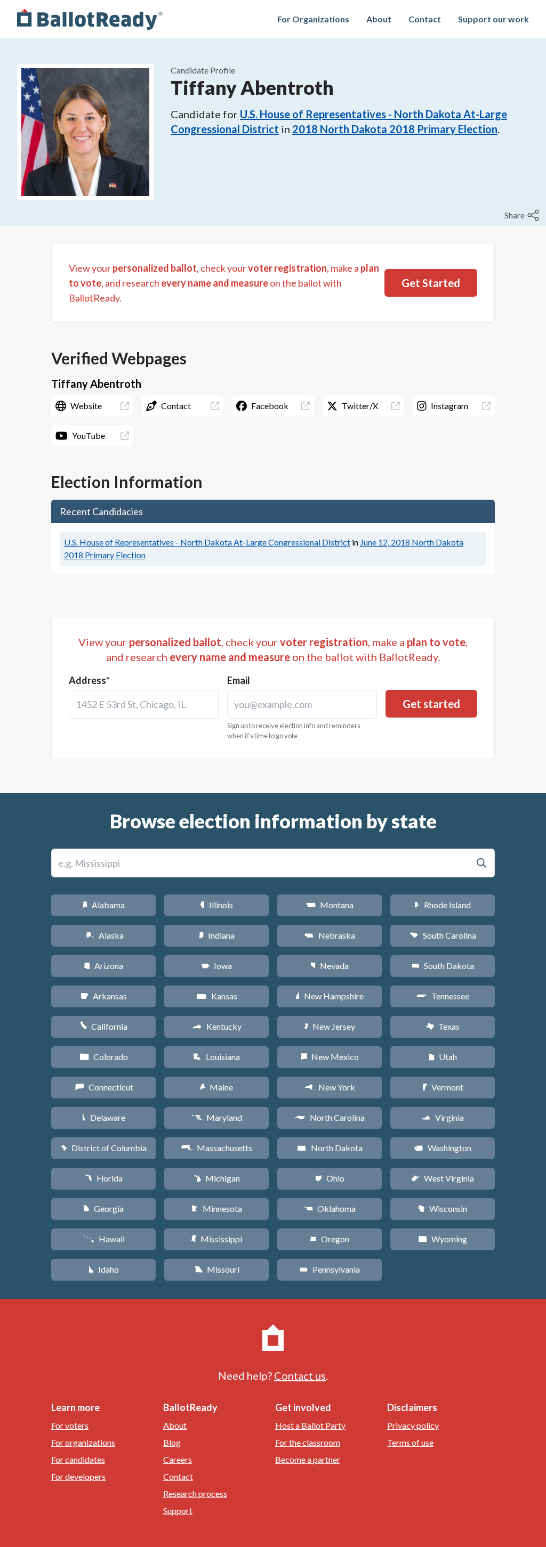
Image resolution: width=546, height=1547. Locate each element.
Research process (195, 1493)
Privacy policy (413, 1425)
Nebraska (329, 935)
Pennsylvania (330, 1269)
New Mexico (330, 1057)
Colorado (103, 1057)
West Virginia (442, 1178)
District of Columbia (104, 1148)
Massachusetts (216, 1148)
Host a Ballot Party (310, 1425)
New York (329, 1087)
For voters (70, 1425)
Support (177, 1510)
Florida (103, 1178)
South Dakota (443, 965)
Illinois (216, 905)
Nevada (329, 965)
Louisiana (216, 1057)
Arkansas (104, 996)
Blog (172, 1442)
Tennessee (442, 996)
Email (238, 680)
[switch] (523, 215)
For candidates (78, 1459)
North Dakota (330, 1148)
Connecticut (103, 1087)
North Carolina (329, 1117)
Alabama (104, 905)
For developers (78, 1476)
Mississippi (216, 1239)
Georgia (103, 1208)
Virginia (442, 1117)
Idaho (104, 1269)
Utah (443, 1057)
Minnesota (216, 1208)
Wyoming (442, 1239)
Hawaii (104, 1239)
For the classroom (307, 1442)
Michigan (217, 1178)
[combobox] (144, 704)
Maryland (216, 1117)
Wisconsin (442, 1208)
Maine (216, 1087)
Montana (330, 905)
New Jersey (329, 1026)
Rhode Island (442, 905)
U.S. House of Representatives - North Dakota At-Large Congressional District (207, 542)
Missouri (216, 1269)
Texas (442, 1026)
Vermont (442, 1087)
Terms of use (410, 1442)
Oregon (329, 1239)
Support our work (493, 19)
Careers (177, 1459)
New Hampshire (329, 996)
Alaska (104, 935)
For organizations (83, 1442)
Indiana (216, 935)
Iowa (216, 965)
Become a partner (307, 1459)
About (378, 19)
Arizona (103, 965)
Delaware (103, 1117)
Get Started (431, 282)
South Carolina (443, 935)
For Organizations (313, 19)
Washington (442, 1148)
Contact (424, 19)
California (103, 1026)
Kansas (216, 996)
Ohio (329, 1178)
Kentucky (217, 1026)
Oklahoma (329, 1208)
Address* (89, 680)
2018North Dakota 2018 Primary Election (394, 129)
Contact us (300, 1375)
